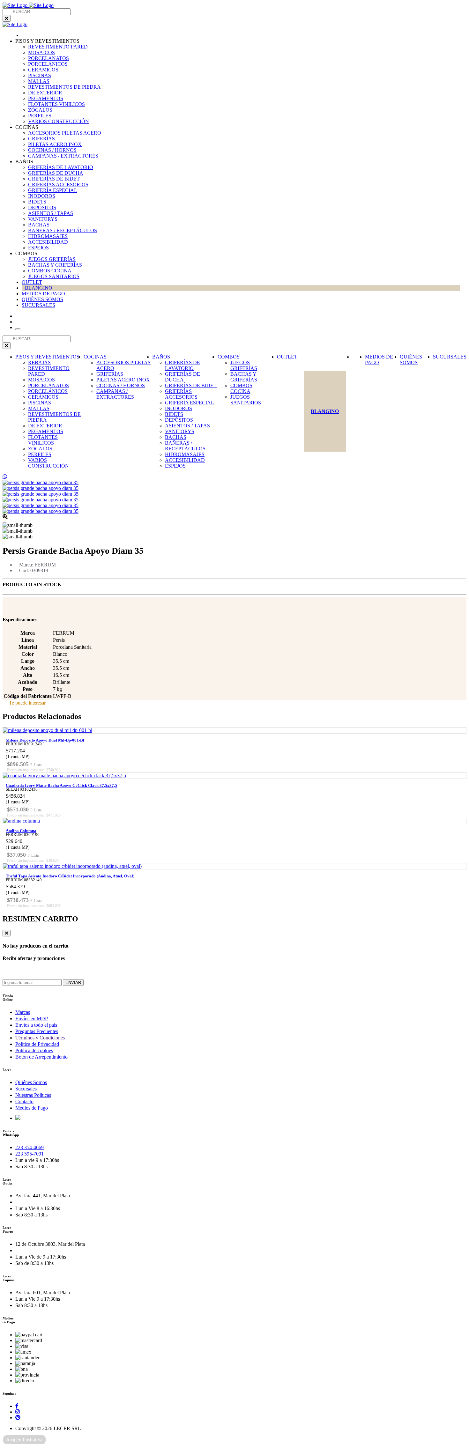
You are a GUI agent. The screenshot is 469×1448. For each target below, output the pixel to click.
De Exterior (45, 92)
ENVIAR (73, 982)
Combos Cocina (49, 270)
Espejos (38, 247)
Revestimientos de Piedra (64, 87)
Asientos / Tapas (50, 213)
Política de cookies (34, 1050)
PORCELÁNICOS (48, 64)
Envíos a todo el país (36, 1025)
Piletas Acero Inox (55, 144)
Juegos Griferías (52, 259)
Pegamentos (45, 98)
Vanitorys (42, 219)
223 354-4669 (29, 1147)
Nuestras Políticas (33, 1095)
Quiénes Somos (31, 1082)
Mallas (38, 81)
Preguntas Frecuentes (36, 1031)
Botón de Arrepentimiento (41, 1057)
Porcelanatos (48, 58)
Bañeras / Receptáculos (62, 230)
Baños (161, 356)
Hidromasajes (48, 236)
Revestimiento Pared (58, 46)
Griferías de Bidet (54, 178)
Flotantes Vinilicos (56, 104)
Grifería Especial (52, 190)
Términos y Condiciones (40, 1037)
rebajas (39, 362)
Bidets (37, 201)
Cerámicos (43, 69)
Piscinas (39, 75)
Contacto (24, 1101)
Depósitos (42, 207)
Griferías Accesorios (58, 184)
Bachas (38, 224)
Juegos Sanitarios (53, 276)
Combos (229, 356)
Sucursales (38, 305)
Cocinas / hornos (52, 150)
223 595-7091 (29, 1153)
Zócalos (40, 110)
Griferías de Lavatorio (60, 167)
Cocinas (95, 356)
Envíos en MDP (31, 1018)
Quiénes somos (42, 299)
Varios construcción (58, 121)
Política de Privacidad (37, 1044)
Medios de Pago (43, 293)
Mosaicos (41, 52)
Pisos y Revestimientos (47, 356)
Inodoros (41, 196)
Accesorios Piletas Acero (64, 133)
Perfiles (39, 115)
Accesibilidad (48, 242)
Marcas (22, 1012)
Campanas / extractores (63, 156)
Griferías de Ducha (55, 173)
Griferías (41, 138)
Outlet (32, 282)
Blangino (38, 288)
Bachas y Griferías (55, 265)
